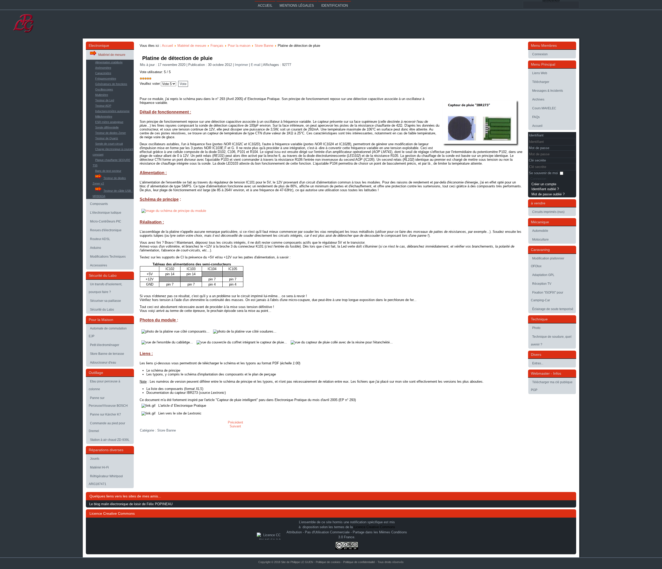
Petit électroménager (104, 345)
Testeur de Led (104, 100)
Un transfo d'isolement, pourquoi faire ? (105, 288)
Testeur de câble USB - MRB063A (113, 193)
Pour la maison (239, 46)
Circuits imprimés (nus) (548, 212)
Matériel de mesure (111, 55)
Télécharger (540, 82)
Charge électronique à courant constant (113, 152)
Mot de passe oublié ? (548, 194)
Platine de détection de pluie (177, 58)
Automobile (540, 231)
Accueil (265, 5)
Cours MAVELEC (544, 108)
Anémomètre (103, 67)
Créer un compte (543, 184)
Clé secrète (537, 160)
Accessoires (98, 265)
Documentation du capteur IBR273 (172, 393)
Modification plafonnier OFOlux (547, 262)
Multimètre (101, 94)
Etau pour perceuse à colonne (104, 385)
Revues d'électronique (106, 230)
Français (216, 46)
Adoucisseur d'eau (103, 362)
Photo (536, 328)
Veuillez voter (150, 84)
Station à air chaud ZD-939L (110, 440)
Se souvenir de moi (543, 173)
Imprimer (242, 65)
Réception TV (541, 284)
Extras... (537, 363)
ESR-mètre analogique (109, 122)
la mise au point (256, 311)
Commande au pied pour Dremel (107, 427)
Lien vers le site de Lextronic (179, 413)
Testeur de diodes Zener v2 (109, 180)
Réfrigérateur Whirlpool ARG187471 (106, 480)
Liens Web (539, 73)
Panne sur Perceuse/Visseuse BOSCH (108, 401)
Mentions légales (297, 5)
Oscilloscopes (104, 89)
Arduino (95, 248)
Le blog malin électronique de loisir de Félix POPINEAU (130, 504)
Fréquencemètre (105, 78)
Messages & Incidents (547, 91)
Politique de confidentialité (359, 562)
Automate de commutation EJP (108, 332)
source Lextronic (212, 393)
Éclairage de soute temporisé (552, 309)
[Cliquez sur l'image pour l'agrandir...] (174, 211)
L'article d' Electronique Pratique (182, 405)
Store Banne (264, 46)
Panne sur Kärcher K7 (105, 414)
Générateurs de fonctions (111, 84)
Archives (538, 99)
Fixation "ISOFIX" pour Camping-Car (547, 296)
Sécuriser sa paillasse (105, 301)
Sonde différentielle (107, 127)
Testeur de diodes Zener (110, 132)
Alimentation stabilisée (109, 62)
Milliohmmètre (103, 116)
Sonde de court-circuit (109, 143)
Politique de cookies (328, 562)
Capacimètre (103, 73)
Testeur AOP (103, 105)
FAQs (536, 117)
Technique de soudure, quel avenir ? (551, 340)
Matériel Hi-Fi (99, 467)
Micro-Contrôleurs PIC (105, 221)
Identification (334, 5)
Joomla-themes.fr (338, 565)
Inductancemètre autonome (112, 111)
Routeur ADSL (100, 239)
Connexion (540, 54)
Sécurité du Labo (102, 309)
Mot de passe (539, 148)
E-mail (256, 65)
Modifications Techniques (108, 256)
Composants (99, 204)
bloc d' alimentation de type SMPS (165, 186)
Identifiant (536, 135)
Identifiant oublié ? (545, 189)
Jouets (94, 458)
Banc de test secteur (108, 170)
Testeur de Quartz (106, 138)
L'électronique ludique (105, 212)
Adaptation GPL (543, 275)
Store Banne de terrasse (107, 354)
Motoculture (540, 239)
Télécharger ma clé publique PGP (552, 386)
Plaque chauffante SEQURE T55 (111, 162)
